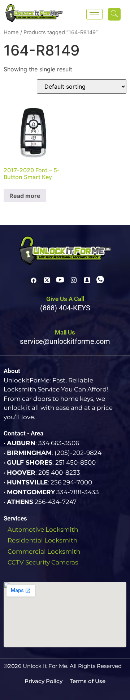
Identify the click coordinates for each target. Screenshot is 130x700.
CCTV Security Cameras (43, 562)
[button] (114, 14)
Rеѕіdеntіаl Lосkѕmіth (42, 540)
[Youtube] (60, 279)
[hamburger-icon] (94, 14)
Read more (24, 195)
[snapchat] (87, 279)
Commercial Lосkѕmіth (44, 551)
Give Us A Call (65, 298)
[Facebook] (33, 279)
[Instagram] (73, 279)
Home (11, 32)
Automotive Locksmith (43, 529)
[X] (47, 279)
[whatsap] (100, 279)
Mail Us (65, 332)
